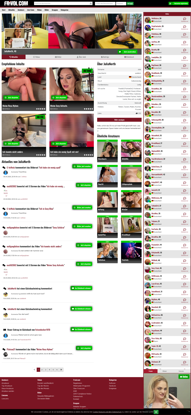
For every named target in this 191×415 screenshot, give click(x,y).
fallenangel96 (156, 119)
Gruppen (55, 10)
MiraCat (124, 209)
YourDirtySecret (157, 159)
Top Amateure (7, 386)
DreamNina (155, 88)
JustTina (154, 41)
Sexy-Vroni (155, 268)
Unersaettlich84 (157, 174)
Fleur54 (100, 184)
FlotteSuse (101, 260)
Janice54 (155, 190)
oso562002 (11, 186)
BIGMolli (154, 260)
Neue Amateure (7, 388)
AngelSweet (155, 330)
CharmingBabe (157, 127)
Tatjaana (154, 221)
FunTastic (155, 229)
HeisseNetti (155, 135)
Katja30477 (155, 182)
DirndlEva (155, 237)
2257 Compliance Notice (82, 394)
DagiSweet (155, 65)
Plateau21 (11, 349)
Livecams (5, 398)
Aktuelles (11, 10)
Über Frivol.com (79, 388)
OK (156, 412)
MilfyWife (125, 159)
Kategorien (64, 10)
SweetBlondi (156, 291)
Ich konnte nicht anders (13, 151)
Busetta (154, 49)
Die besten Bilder (43, 398)
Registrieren (77, 383)
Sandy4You (102, 235)
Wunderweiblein (157, 96)
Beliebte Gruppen (79, 406)
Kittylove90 (155, 252)
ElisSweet (155, 361)
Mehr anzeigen (119, 119)
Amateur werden (8, 391)
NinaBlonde (155, 73)
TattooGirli (155, 205)
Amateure (21, 10)
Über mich (82, 57)
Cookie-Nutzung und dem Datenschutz (107, 412)
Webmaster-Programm (81, 386)
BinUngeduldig (157, 80)
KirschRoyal (126, 235)
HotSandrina (156, 315)
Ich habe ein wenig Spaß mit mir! (64, 151)
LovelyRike (155, 57)
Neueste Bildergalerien (45, 396)
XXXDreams (155, 276)
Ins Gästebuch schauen (83, 288)
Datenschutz (78, 396)
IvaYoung (101, 209)
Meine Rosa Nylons (10, 105)
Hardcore (112, 386)
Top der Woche (43, 386)
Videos (39, 10)
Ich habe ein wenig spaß (49, 167)
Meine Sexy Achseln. (58, 105)
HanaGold (155, 307)
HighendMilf (156, 151)
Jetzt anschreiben (129, 51)
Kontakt (76, 399)
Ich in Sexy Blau (46, 208)
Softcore (112, 383)
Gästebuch (130, 57)
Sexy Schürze (58, 227)
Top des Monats (43, 388)
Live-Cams (30, 10)
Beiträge (106, 57)
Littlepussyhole (127, 184)
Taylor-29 (155, 346)
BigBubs (154, 299)
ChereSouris (102, 159)
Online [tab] (167, 14)
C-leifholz (11, 167)
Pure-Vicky (155, 338)
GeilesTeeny (156, 166)
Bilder (47, 10)
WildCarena (155, 198)
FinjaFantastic (156, 26)
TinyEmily (125, 260)
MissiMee (155, 213)
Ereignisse (112, 388)
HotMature (155, 18)
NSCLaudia (155, 354)
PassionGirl (155, 244)
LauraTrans (155, 283)
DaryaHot (155, 112)
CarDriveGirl (156, 322)
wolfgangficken (13, 227)
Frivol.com (16, 3)
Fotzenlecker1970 (42, 329)
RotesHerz (155, 104)
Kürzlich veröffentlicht (45, 383)
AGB (75, 391)
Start (3, 10)
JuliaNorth (12, 288)
